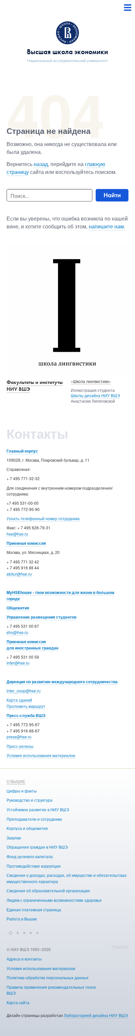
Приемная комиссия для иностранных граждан (32, 645)
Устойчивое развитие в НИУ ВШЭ (38, 809)
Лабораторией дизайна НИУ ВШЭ (96, 1015)
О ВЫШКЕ (16, 781)
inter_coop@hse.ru (24, 690)
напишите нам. (107, 226)
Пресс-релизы (20, 746)
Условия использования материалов (41, 755)
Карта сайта (18, 1002)
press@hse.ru (19, 736)
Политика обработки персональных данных (47, 977)
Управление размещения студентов (41, 617)
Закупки (14, 837)
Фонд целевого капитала (30, 856)
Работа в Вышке (22, 918)
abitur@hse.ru (19, 574)
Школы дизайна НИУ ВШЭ (95, 395)
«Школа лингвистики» (91, 381)
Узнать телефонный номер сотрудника (43, 518)
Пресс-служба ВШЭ (26, 715)
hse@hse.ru (17, 534)
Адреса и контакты (24, 959)
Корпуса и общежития (27, 828)
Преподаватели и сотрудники (34, 819)
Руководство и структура (29, 800)
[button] (10, 932)
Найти (112, 195)
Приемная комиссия (26, 543)
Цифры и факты (22, 790)
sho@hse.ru (17, 632)
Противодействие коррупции (34, 866)
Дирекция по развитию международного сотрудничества (62, 682)
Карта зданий (19, 700)
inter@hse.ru (18, 663)
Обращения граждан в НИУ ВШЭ (37, 847)
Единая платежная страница (34, 909)
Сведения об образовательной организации (48, 890)
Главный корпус (22, 451)
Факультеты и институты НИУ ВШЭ (35, 385)
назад (41, 164)
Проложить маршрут (26, 706)
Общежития (18, 608)
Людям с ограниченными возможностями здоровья (54, 900)
